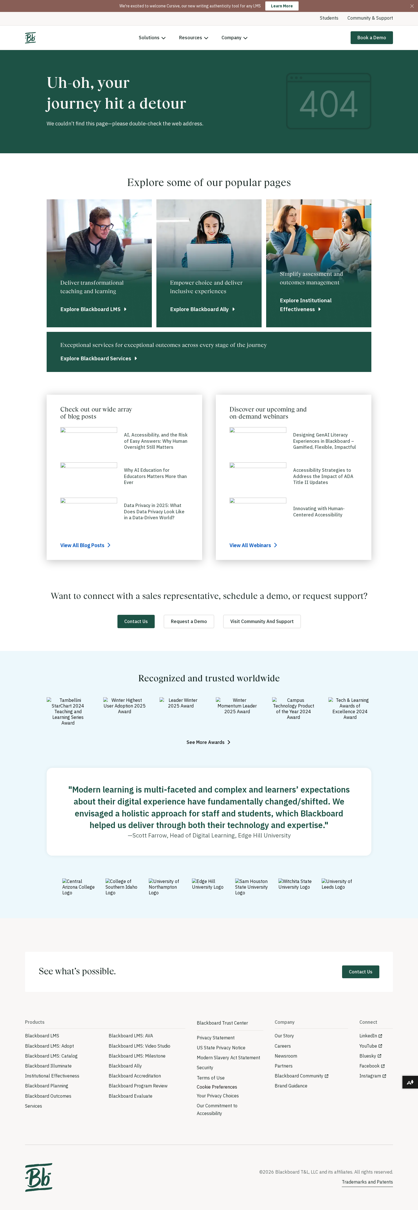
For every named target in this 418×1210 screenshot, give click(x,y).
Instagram (370, 1076)
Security (205, 1067)
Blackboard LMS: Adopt (49, 1046)
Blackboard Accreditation (135, 1076)
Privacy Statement (216, 1038)
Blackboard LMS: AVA (131, 1036)
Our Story (284, 1036)
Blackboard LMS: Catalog (51, 1056)
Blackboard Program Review (138, 1086)
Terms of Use (211, 1078)
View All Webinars (250, 545)
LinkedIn (368, 1036)
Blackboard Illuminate (48, 1066)
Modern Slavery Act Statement (228, 1057)
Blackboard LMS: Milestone (137, 1056)
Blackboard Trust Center (222, 1023)
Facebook (369, 1066)
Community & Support (370, 18)
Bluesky (367, 1056)
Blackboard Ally (125, 1066)
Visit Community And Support (262, 621)
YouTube (368, 1046)
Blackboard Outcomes (48, 1096)
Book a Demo (371, 37)
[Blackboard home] (38, 1177)
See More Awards (206, 742)
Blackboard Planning (46, 1086)
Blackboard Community (299, 1076)
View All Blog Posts (82, 545)
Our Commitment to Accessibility (217, 1109)
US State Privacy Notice (221, 1047)
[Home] (30, 38)
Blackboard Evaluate (130, 1096)
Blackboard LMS (42, 1036)
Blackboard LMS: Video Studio (139, 1046)
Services (33, 1106)
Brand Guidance (291, 1086)
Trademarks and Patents (367, 1182)
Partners (284, 1066)
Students (329, 18)
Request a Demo (189, 621)
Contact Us (136, 621)
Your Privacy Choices (218, 1096)
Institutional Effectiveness (52, 1076)
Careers (283, 1046)
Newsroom (286, 1056)
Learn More (282, 6)
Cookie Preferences (217, 1087)
